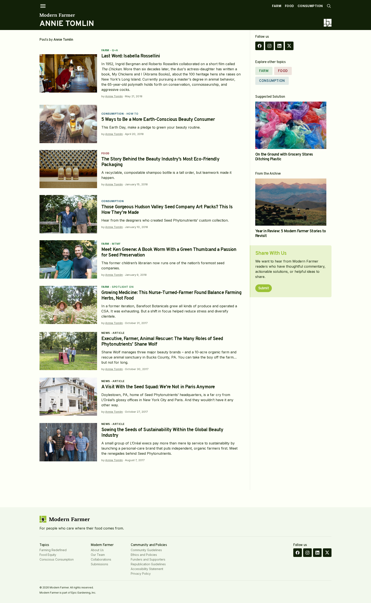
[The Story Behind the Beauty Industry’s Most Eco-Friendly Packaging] (68, 169)
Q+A (115, 50)
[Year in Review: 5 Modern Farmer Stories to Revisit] (290, 202)
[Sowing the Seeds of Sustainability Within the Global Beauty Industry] (68, 442)
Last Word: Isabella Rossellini (130, 56)
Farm (276, 6)
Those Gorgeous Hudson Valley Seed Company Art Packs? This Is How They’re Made (167, 210)
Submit (263, 288)
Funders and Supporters (148, 559)
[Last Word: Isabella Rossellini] (68, 73)
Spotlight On (122, 286)
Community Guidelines (146, 550)
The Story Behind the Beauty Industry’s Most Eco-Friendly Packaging (160, 162)
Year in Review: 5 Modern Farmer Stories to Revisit (290, 233)
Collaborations (101, 559)
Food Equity (48, 554)
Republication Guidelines (148, 564)
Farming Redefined (53, 550)
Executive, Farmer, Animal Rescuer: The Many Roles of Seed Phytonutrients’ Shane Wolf (162, 341)
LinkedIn (279, 46)
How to (132, 113)
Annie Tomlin (114, 96)
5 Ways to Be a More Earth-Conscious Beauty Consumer (158, 120)
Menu (43, 6)
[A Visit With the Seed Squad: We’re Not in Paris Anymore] (68, 397)
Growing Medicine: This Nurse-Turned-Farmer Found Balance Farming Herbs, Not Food (171, 295)
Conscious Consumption (57, 559)
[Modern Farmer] (67, 15)
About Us (97, 550)
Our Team (98, 554)
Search (328, 6)
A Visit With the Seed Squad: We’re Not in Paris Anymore (158, 387)
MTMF (116, 243)
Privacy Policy (141, 573)
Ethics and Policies (144, 554)
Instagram (269, 46)
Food (289, 6)
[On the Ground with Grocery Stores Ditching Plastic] (290, 125)
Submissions (99, 564)
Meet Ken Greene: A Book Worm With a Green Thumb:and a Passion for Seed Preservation (168, 252)
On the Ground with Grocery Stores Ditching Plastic (284, 157)
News (105, 332)
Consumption (310, 6)
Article (118, 332)
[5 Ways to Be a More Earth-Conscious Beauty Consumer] (68, 124)
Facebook (259, 46)
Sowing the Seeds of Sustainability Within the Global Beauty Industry (162, 432)
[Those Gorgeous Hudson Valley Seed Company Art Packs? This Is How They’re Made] (68, 214)
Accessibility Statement (147, 569)
